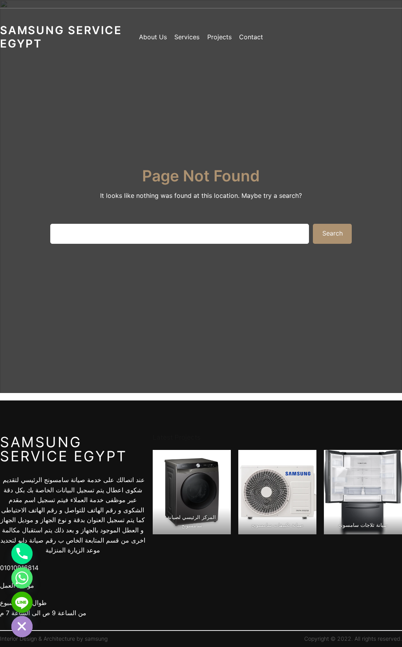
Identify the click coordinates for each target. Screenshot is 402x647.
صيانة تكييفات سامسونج (277, 525)
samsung (96, 638)
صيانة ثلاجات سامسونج (363, 525)
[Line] (22, 602)
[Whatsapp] (22, 578)
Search (332, 233)
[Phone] (22, 553)
